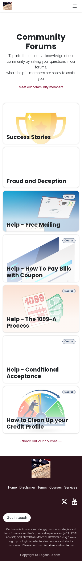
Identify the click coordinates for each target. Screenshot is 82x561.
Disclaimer (27, 487)
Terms (42, 487)
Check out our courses (39, 441)
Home (12, 487)
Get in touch (17, 517)
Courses (55, 487)
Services (70, 487)
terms (70, 545)
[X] (64, 501)
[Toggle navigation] (74, 6)
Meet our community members (41, 87)
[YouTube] (74, 501)
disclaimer (49, 545)
